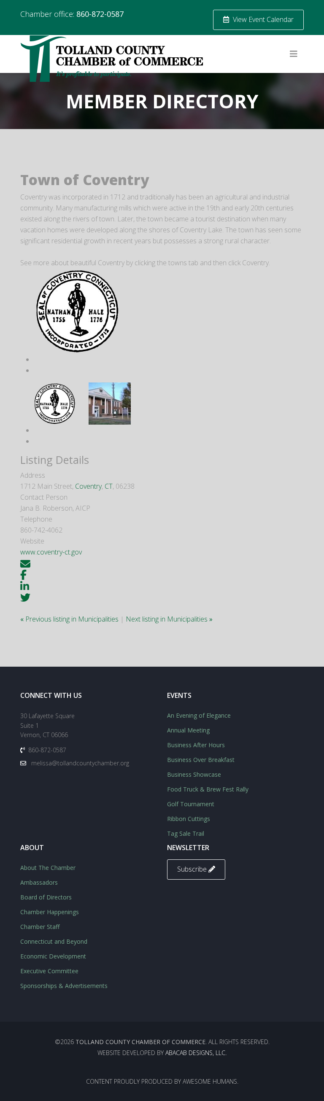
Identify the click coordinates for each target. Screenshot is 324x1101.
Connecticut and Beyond (53, 941)
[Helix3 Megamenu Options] (293, 54)
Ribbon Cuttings (188, 819)
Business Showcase (194, 774)
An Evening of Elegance (199, 715)
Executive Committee (49, 971)
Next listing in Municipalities (169, 619)
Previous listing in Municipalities (70, 619)
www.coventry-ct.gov (51, 552)
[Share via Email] (25, 563)
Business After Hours (196, 745)
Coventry (88, 486)
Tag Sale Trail (185, 833)
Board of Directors (46, 897)
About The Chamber (48, 868)
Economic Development (53, 956)
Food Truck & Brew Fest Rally (207, 789)
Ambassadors (39, 882)
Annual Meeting (188, 730)
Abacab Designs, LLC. (196, 1053)
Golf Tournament (190, 804)
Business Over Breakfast (201, 760)
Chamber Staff (39, 927)
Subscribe (192, 869)
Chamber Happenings (49, 912)
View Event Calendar (262, 19)
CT (109, 486)
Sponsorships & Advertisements (64, 986)
